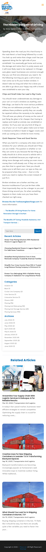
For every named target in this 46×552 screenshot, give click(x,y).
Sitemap (23, 549)
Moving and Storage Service (14, 309)
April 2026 (8, 329)
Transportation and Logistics (24, 403)
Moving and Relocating (13, 306)
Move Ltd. (23, 547)
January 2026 (9, 334)
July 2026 (8, 320)
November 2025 (10, 337)
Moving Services (10, 312)
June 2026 (8, 323)
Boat (6, 288)
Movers (7, 300)
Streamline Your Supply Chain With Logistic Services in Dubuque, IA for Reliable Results (18, 398)
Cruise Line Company (12, 291)
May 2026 (8, 326)
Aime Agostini (11, 29)
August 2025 (9, 343)
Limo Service (9, 294)
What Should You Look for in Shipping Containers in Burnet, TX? (19, 513)
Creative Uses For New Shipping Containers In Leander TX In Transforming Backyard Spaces (22, 456)
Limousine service (11, 297)
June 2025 (8, 346)
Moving (7, 303)
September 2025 (10, 340)
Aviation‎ (7, 285)
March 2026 (9, 332)
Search (38, 231)
